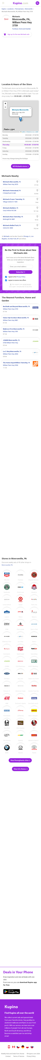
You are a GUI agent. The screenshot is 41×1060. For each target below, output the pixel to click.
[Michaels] (6, 20)
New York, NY (14, 239)
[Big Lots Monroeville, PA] (20, 674)
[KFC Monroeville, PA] (34, 723)
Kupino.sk (32, 1047)
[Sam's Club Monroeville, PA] (34, 625)
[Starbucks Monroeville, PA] (7, 588)
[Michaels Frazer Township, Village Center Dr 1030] (20, 200)
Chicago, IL (26, 236)
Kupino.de (22, 1047)
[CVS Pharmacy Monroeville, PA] (20, 662)
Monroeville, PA (7, 565)
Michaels (6, 236)
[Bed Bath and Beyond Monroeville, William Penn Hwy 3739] (20, 309)
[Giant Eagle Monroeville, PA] (20, 649)
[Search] (37, 3)
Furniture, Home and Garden (21, 29)
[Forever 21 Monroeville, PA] (7, 686)
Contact (8, 1056)
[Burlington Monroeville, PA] (7, 649)
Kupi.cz (18, 1047)
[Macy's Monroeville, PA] (34, 612)
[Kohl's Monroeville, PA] (34, 637)
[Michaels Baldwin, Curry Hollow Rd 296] (20, 209)
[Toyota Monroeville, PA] (34, 748)
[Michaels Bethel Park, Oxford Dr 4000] (20, 226)
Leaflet (23, 132)
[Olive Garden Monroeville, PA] (20, 723)
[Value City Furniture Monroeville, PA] (34, 674)
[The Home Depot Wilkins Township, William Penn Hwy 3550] (20, 365)
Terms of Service (18, 1056)
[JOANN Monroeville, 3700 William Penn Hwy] (20, 343)
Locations (10, 9)
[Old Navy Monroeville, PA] (7, 674)
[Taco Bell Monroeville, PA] (7, 723)
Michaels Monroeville (20, 110)
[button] (17, 34)
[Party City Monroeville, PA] (34, 600)
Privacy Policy (21, 277)
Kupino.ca (13, 1047)
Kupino (4, 9)
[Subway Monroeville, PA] (20, 736)
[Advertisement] (20, 60)
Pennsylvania (19, 9)
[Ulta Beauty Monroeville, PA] (7, 736)
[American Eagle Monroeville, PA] (20, 686)
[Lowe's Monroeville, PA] (7, 612)
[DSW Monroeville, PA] (7, 625)
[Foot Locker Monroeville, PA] (20, 625)
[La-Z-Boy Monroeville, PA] (20, 637)
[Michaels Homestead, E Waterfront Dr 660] (20, 192)
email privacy (27, 284)
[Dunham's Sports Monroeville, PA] (20, 699)
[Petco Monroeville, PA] (20, 612)
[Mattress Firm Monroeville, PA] (7, 637)
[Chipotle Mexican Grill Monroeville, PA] (34, 575)
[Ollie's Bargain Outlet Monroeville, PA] (34, 711)
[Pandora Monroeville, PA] (20, 575)
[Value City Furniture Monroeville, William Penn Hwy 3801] (20, 320)
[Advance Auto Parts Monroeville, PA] (34, 736)
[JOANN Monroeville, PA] (7, 662)
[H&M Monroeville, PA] (7, 699)
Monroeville (28, 9)
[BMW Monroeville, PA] (7, 748)
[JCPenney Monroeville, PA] (20, 711)
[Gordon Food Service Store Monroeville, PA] (34, 686)
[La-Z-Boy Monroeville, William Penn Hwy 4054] (20, 354)
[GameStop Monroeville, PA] (34, 649)
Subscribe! (20, 272)
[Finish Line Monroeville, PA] (20, 588)
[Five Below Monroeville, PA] (7, 711)
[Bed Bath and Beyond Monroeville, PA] (34, 699)
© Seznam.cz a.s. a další (32, 132)
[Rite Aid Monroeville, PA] (7, 575)
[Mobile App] (11, 992)
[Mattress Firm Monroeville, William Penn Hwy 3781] (20, 331)
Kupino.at (9, 1047)
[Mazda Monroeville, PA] (20, 748)
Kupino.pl (27, 1047)
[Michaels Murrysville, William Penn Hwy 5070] (20, 183)
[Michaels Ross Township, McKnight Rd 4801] (20, 218)
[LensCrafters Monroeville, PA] (7, 600)
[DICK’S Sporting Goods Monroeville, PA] (34, 662)
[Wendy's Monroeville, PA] (34, 588)
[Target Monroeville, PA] (20, 600)
